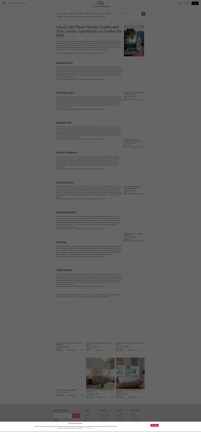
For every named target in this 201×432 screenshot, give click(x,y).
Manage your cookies (88, 428)
